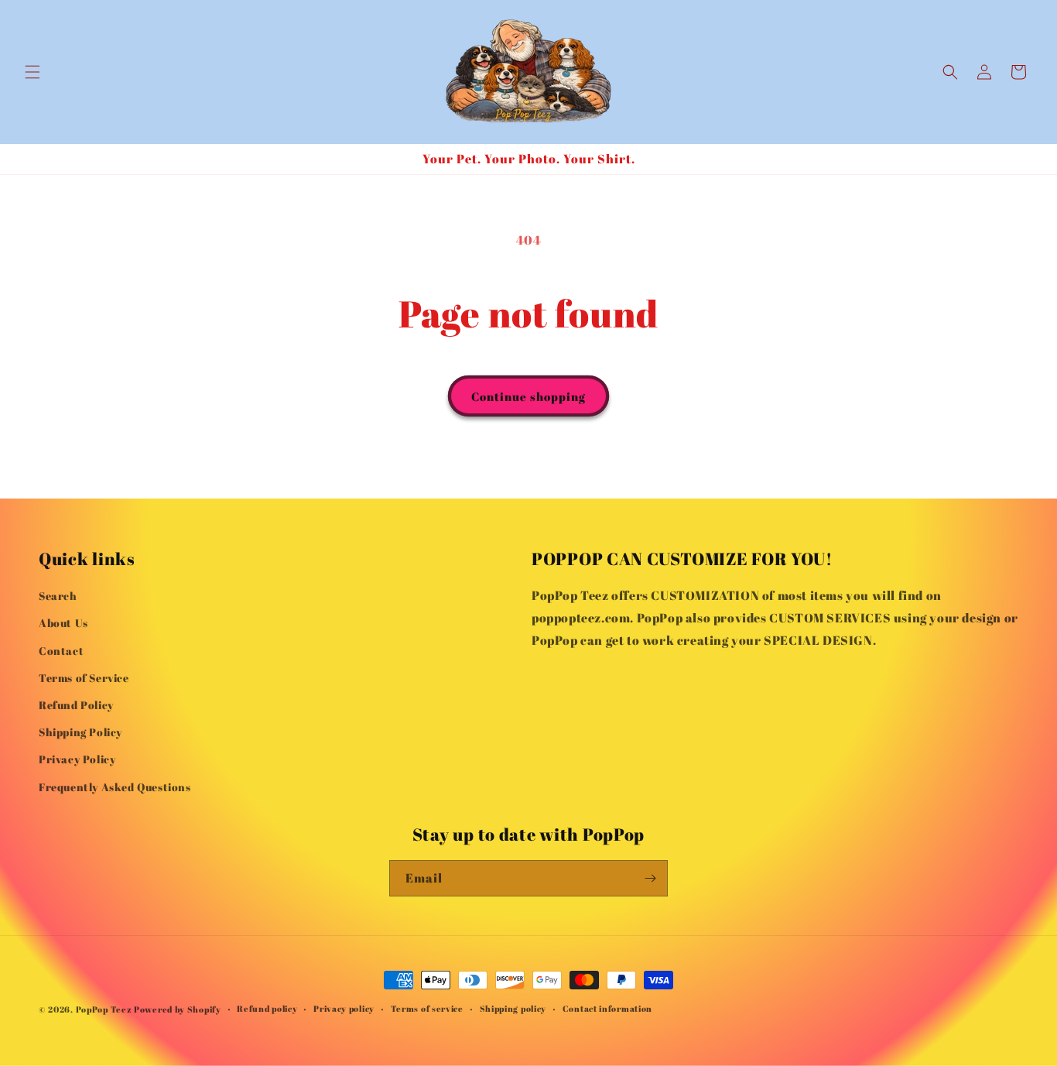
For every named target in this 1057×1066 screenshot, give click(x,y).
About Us (63, 622)
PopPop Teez (104, 1009)
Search (58, 595)
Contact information (607, 1008)
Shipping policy (513, 1008)
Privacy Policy (77, 759)
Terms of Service (84, 677)
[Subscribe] (650, 878)
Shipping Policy (80, 732)
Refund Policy (76, 705)
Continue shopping (528, 396)
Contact (61, 650)
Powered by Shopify (177, 1009)
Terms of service (427, 1008)
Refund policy (267, 1008)
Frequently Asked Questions (115, 787)
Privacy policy (344, 1008)
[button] (32, 72)
